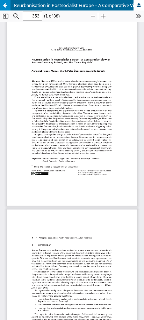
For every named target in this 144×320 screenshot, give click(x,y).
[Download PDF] (139, 5)
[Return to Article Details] (5, 5)
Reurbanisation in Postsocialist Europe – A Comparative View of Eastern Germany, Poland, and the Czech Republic (79, 5)
